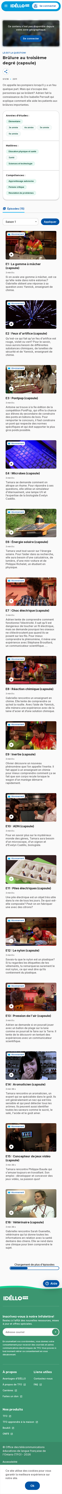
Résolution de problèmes (21, 193)
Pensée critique (16, 187)
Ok (32, 1485)
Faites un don (14, 1396)
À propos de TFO (14, 1384)
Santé (11, 157)
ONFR (18, 1433)
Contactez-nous (43, 1378)
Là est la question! (14, 53)
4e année (29, 127)
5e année (44, 127)
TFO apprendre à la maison (18, 1421)
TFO (18, 1416)
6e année (13, 133)
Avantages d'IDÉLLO (14, 1378)
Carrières (14, 1390)
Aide (52, 1284)
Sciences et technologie (20, 163)
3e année (13, 127)
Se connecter (48, 5)
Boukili (18, 1427)
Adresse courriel (13, 1333)
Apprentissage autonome (21, 181)
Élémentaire (14, 121)
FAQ (43, 1384)
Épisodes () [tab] (13, 209)
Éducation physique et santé (22, 151)
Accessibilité (10, 1461)
